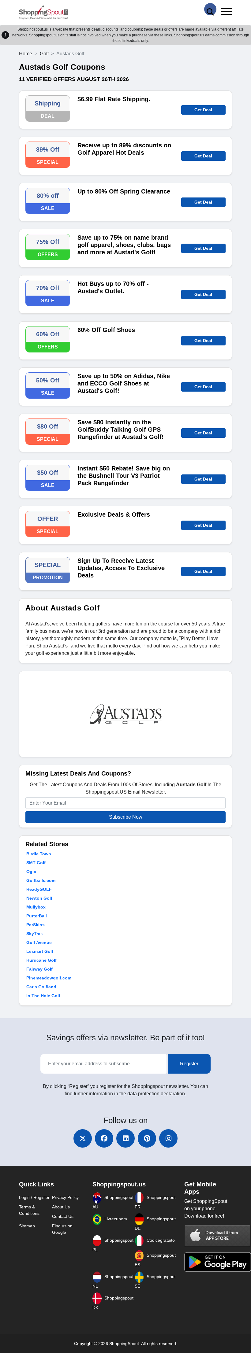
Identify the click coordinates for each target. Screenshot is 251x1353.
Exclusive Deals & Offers (113, 514)
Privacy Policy (65, 1197)
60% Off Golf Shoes (106, 329)
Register (189, 1063)
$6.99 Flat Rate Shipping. (113, 99)
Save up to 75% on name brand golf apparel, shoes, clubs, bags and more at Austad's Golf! (124, 245)
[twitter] (82, 1138)
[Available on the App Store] (217, 1235)
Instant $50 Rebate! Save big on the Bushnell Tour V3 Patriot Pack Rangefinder (123, 475)
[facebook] (104, 1138)
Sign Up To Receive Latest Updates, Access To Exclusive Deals (121, 568)
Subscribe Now (125, 817)
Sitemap (27, 1225)
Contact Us (62, 1216)
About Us (61, 1206)
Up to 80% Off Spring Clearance (123, 191)
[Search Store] (210, 9)
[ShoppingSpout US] (43, 13)
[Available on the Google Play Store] (217, 1261)
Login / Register (34, 1197)
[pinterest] (147, 1138)
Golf (44, 53)
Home (25, 53)
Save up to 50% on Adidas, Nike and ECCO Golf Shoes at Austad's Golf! (123, 383)
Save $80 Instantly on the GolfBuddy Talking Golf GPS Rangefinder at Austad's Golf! (120, 429)
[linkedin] (125, 1138)
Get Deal (203, 109)
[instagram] (168, 1138)
